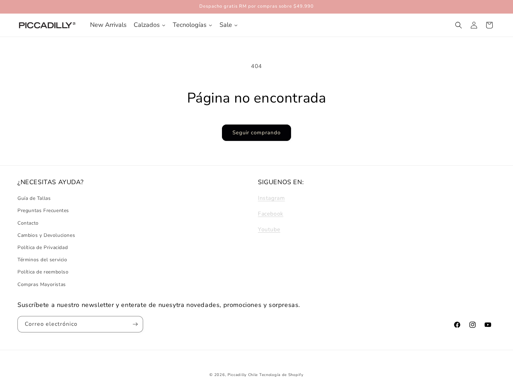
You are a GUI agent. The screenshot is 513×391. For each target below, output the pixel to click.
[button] (458, 25)
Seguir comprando (256, 132)
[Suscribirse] (135, 324)
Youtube (269, 229)
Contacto (28, 223)
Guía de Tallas (34, 198)
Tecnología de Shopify (281, 374)
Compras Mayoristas (41, 284)
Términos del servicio (42, 259)
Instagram (271, 198)
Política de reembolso (43, 272)
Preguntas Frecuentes (43, 211)
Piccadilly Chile (243, 374)
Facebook (270, 214)
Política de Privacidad (42, 247)
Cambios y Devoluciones (46, 235)
